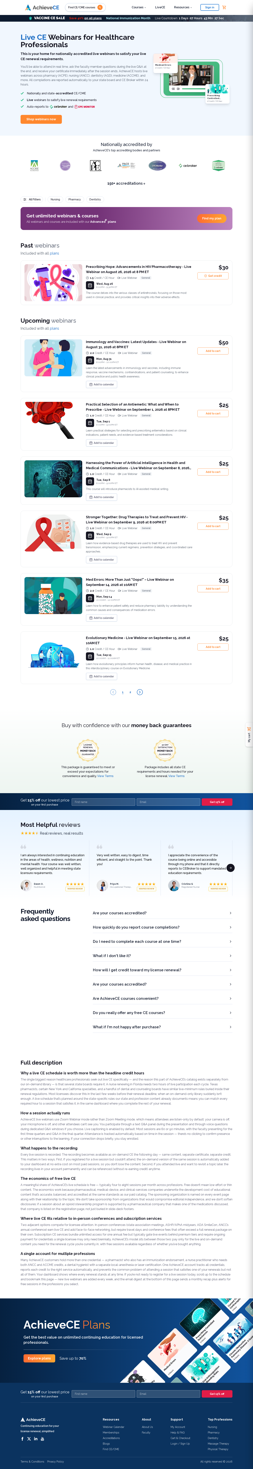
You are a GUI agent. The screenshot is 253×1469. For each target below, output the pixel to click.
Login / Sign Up (180, 1443)
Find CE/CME (111, 1449)
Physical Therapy (218, 1449)
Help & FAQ (178, 1432)
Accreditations (111, 1438)
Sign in (209, 7)
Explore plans (39, 1358)
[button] (126, 18)
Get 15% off (217, 802)
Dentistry (213, 1438)
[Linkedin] (36, 1439)
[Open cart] (224, 7)
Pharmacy (214, 1432)
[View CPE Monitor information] (157, 166)
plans (54, 253)
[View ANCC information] (65, 166)
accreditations (125, 183)
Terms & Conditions (32, 1461)
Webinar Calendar (113, 1427)
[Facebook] (22, 1439)
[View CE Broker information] (188, 166)
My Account (178, 1427)
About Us (147, 1427)
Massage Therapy (218, 1443)
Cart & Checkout (180, 1438)
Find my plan (211, 218)
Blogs (106, 1443)
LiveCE (160, 7)
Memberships (111, 1432)
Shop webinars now (41, 119)
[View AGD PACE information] (126, 166)
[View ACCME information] (34, 166)
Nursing (212, 1427)
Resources (181, 7)
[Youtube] (42, 1439)
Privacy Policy (55, 1461)
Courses (137, 7)
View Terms (105, 776)
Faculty (146, 1432)
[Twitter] (29, 1439)
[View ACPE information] (96, 166)
